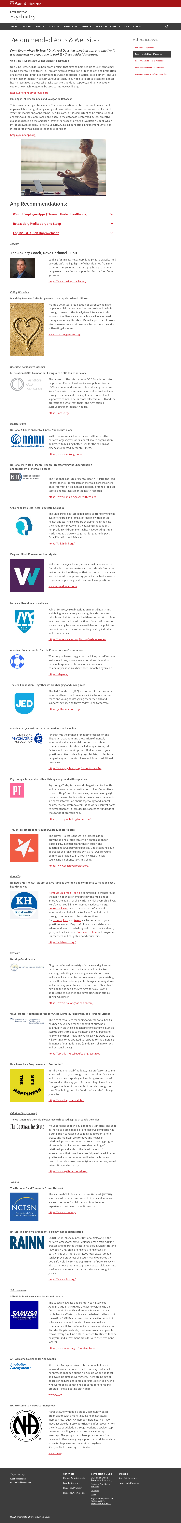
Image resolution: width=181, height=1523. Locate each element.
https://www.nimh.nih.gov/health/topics (72, 497)
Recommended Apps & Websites (148, 54)
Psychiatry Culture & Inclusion (112, 26)
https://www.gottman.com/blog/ (68, 1171)
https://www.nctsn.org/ (62, 1212)
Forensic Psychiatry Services (100, 1485)
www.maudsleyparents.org (64, 334)
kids (65, 920)
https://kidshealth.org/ (62, 942)
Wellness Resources (145, 39)
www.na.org (55, 1453)
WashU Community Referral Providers (151, 74)
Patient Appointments (74, 1478)
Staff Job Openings (128, 1478)
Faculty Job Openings (129, 1482)
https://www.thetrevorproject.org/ (69, 865)
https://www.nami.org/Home (65, 454)
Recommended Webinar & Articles (149, 67)
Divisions (26, 26)
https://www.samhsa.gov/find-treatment (73, 1348)
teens (77, 920)
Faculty (40, 26)
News (93, 1494)
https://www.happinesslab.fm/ (66, 1100)
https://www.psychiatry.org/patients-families (75, 768)
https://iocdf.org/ (59, 413)
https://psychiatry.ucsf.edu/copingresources (74, 1053)
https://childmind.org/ (62, 543)
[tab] (63, 214)
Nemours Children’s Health (64, 892)
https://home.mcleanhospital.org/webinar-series (77, 639)
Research (86, 26)
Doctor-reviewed (58, 908)
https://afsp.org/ (58, 674)
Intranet (95, 1490)
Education (54, 26)
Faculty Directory (71, 1482)
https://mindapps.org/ (23, 135)
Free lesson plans (87, 932)
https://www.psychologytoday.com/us (71, 819)
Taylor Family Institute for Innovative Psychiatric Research (102, 1501)
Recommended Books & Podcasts (149, 61)
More (135, 26)
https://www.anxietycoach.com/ (67, 281)
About (14, 26)
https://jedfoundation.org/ (64, 709)
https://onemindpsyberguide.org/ (29, 92)
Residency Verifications (74, 1492)
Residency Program (72, 1487)
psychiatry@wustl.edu (20, 1481)
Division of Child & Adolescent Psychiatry (101, 1479)
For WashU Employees (144, 47)
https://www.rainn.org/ (62, 1279)
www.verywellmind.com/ (63, 586)
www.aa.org (55, 1395)
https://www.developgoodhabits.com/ (71, 1003)
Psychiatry (23, 17)
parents (57, 920)
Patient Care (70, 26)
